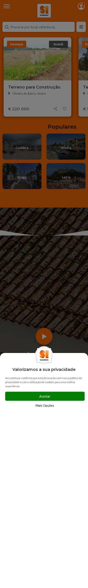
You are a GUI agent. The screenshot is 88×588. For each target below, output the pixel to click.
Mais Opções (45, 405)
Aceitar (44, 396)
